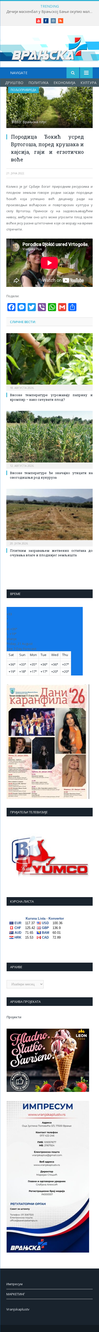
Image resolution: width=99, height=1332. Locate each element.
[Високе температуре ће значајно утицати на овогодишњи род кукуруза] (49, 439)
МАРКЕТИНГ (15, 1294)
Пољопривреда (23, 90)
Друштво (14, 82)
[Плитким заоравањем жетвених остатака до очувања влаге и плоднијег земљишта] (49, 517)
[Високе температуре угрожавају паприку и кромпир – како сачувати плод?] (49, 361)
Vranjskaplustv (17, 1309)
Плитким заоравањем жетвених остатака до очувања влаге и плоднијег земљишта (51, 552)
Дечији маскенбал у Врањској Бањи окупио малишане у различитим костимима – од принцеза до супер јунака (50, 11)
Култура (88, 82)
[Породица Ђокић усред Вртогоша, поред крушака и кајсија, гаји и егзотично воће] (49, 108)
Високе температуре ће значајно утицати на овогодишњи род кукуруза (51, 475)
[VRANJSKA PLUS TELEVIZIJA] (49, 47)
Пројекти (14, 1017)
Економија (64, 82)
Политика (38, 82)
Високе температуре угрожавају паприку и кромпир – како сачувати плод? (51, 397)
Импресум (14, 1284)
